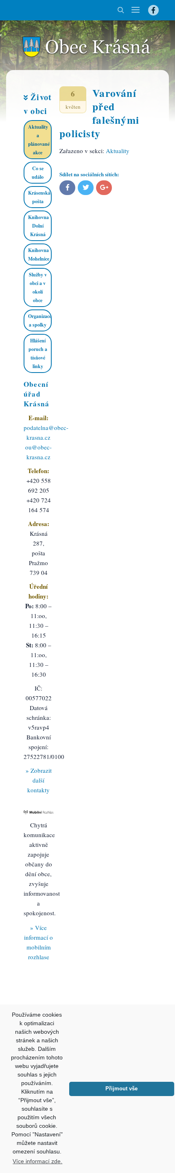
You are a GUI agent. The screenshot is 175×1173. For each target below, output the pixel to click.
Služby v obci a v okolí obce (38, 287)
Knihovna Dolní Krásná (38, 226)
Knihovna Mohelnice (38, 254)
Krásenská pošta (39, 197)
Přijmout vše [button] (121, 1089)
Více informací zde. (37, 1161)
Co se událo (38, 172)
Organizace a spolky (39, 320)
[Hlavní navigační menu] (135, 10)
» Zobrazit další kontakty (39, 780)
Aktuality (117, 151)
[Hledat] (121, 10)
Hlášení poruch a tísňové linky (37, 353)
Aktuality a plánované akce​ (39, 139)
